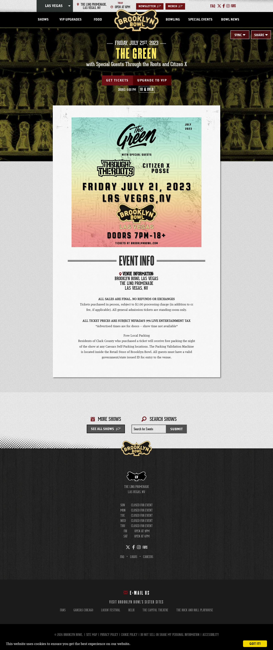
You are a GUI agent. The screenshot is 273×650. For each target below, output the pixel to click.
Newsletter (149, 6)
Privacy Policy (109, 635)
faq (212, 6)
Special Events (200, 19)
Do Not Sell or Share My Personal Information (169, 635)
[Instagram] (228, 6)
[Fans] (233, 6)
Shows (43, 19)
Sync (238, 35)
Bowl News (230, 19)
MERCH (175, 6)
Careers (148, 557)
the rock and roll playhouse (194, 610)
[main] (136, 238)
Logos (133, 557)
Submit (176, 429)
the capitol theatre (155, 610)
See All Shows (102, 429)
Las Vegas (54, 6)
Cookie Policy (129, 635)
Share (259, 35)
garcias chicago (83, 610)
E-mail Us (140, 593)
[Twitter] (219, 6)
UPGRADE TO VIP (152, 80)
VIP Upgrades (71, 19)
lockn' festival (110, 610)
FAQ (122, 557)
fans (63, 610)
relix (131, 610)
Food (98, 19)
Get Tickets (117, 80)
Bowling (173, 19)
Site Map (91, 635)
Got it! (255, 643)
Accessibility (210, 635)
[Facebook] (223, 6)
